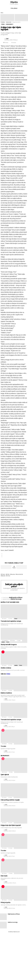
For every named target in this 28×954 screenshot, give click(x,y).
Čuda (15, 618)
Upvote (6, 567)
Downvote (21, 567)
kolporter (20, 574)
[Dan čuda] (14, 866)
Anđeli (3, 642)
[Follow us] (20, 11)
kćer (8, 574)
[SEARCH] (23, 11)
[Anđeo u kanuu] (14, 658)
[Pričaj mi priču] (14, 893)
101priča (14, 2)
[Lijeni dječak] (14, 765)
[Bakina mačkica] (14, 683)
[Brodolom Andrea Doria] (7, 17)
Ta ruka (3, 746)
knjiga (13, 574)
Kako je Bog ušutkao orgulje (10, 800)
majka (3, 576)
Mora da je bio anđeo (21, 19)
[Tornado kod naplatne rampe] (14, 611)
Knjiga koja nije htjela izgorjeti (11, 825)
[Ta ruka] (14, 737)
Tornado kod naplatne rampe (11, 621)
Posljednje (14, 8)
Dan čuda (4, 876)
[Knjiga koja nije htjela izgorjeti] (14, 816)
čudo (3, 574)
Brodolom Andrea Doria (7, 19)
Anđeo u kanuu (6, 668)
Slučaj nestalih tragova (9, 645)
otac (8, 576)
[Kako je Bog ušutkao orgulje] (14, 790)
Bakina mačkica (6, 693)
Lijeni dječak (5, 775)
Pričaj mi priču (5, 902)
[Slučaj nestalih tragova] (14, 635)
